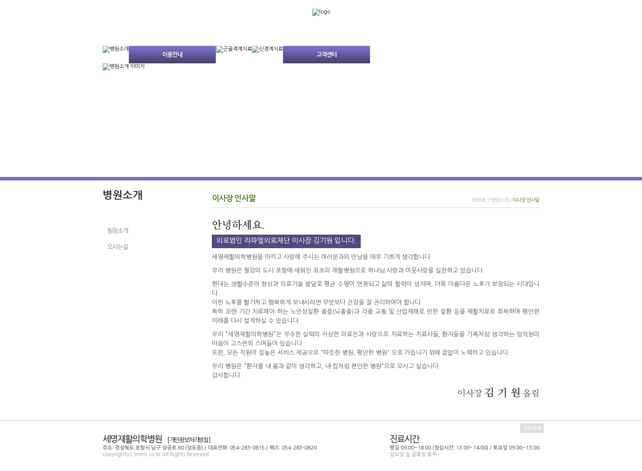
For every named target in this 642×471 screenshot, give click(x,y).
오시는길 (117, 247)
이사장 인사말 (123, 214)
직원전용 (532, 428)
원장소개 (117, 231)
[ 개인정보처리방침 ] (188, 440)
